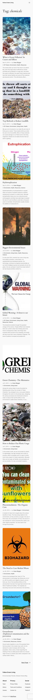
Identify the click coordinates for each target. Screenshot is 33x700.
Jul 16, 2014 (6, 318)
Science (23, 187)
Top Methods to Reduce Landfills (15, 121)
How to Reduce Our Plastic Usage (16, 443)
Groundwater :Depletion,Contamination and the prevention (16, 633)
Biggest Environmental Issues (14, 248)
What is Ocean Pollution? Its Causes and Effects (14, 58)
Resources (23, 65)
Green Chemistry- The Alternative (16, 380)
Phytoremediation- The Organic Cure (15, 506)
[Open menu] (29, 3)
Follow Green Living (8, 2)
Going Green (20, 126)
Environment (13, 65)
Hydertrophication (10, 182)
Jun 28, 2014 (6, 510)
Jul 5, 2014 (5, 383)
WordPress (13, 696)
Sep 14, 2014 (6, 62)
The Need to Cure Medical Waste (16, 568)
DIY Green (6, 65)
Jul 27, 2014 (6, 250)
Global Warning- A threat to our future (15, 314)
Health (18, 65)
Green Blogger (17, 62)
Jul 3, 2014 (5, 446)
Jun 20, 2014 (6, 639)
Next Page (25, 662)
